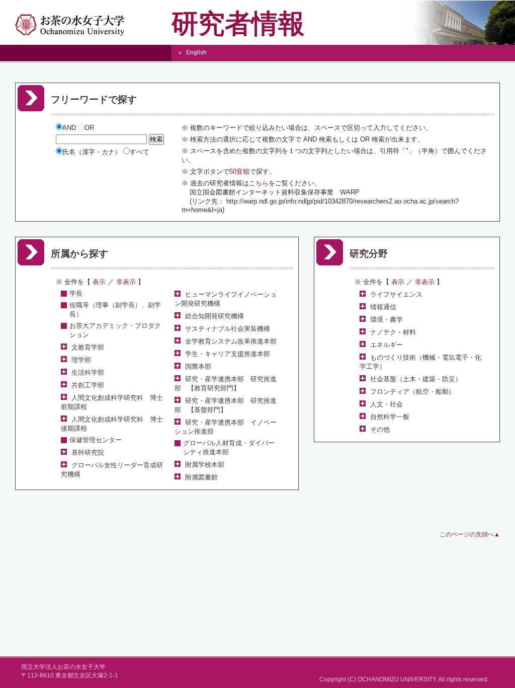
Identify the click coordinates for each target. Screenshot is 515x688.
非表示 (425, 282)
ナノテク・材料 (393, 332)
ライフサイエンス (396, 294)
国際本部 (198, 366)
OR (89, 127)
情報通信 (383, 307)
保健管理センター (95, 440)
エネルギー (386, 345)
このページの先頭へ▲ (470, 534)
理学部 (81, 360)
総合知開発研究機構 (214, 316)
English (196, 52)
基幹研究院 (87, 452)
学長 (75, 293)
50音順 (239, 171)
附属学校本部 (204, 464)
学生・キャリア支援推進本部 (227, 354)
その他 (380, 429)
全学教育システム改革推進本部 (231, 341)
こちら (259, 183)
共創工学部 (87, 385)
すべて (139, 152)
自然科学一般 (389, 417)
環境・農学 (386, 319)
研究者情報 (238, 23)
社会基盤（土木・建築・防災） (416, 379)
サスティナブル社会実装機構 (227, 328)
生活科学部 (87, 372)
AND (70, 127)
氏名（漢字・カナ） (92, 152)
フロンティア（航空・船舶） (412, 391)
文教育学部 (87, 347)
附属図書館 (201, 477)
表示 (397, 282)
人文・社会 (386, 404)
